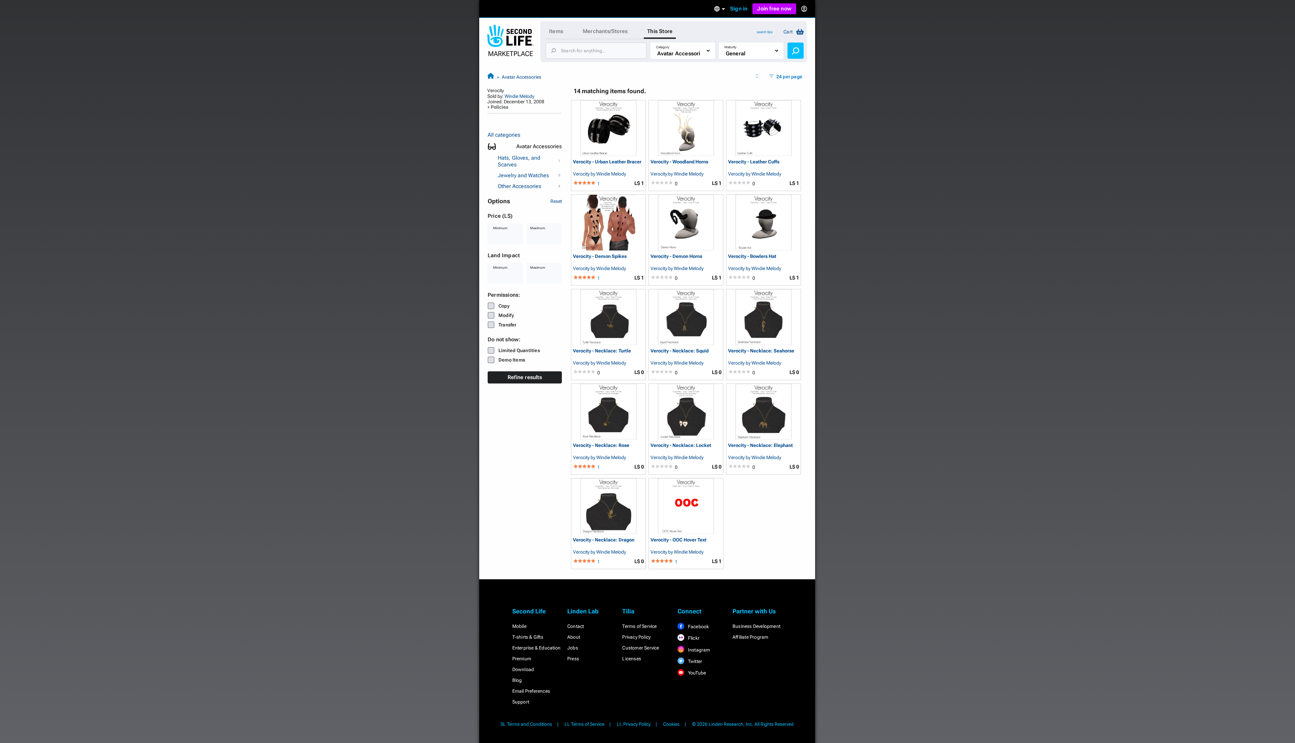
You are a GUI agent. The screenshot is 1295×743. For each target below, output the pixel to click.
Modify (506, 315)
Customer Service (640, 648)
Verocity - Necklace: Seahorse (761, 350)
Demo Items (511, 360)
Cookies (671, 724)
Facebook (698, 626)
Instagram (698, 650)
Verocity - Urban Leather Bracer (607, 161)
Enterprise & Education (536, 648)
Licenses (631, 658)
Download (523, 669)
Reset (556, 201)
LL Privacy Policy (634, 724)
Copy (504, 306)
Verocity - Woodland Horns (679, 161)
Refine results (525, 377)
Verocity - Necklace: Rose (601, 445)
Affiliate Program (750, 637)
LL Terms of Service (584, 724)
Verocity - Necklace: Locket (681, 445)
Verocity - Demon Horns (676, 256)
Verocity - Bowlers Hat (752, 256)
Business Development (756, 626)
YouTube (696, 672)
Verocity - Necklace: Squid (680, 350)
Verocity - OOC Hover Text (679, 539)
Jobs (572, 648)
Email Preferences (531, 691)
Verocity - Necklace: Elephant (760, 445)
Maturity (730, 47)
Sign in (738, 8)
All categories (504, 135)
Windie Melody (519, 96)
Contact (575, 626)
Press (573, 658)
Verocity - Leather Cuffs (753, 161)
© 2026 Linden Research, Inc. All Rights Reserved (743, 724)
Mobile (519, 626)
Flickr (693, 638)
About (573, 637)
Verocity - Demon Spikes (600, 256)
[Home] (490, 77)
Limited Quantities (519, 350)
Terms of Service (639, 626)
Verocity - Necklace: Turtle (602, 350)
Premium (521, 658)
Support (520, 702)
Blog (517, 680)
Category (662, 47)
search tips (765, 32)
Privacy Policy (636, 637)
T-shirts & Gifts (527, 637)
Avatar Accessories (521, 77)
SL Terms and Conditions (526, 724)
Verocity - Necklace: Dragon (603, 539)
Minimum (500, 228)
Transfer (507, 324)
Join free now (774, 8)
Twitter (694, 661)
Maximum (537, 228)
